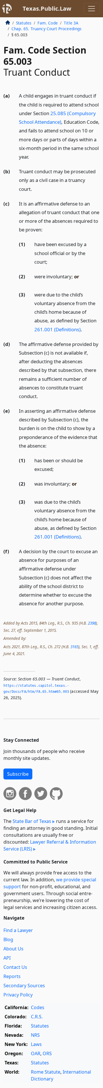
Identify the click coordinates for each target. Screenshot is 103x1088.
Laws (36, 1044)
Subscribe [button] (18, 774)
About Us (13, 949)
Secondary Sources (24, 985)
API (7, 958)
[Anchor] (32, 156)
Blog (8, 939)
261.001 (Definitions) (57, 329)
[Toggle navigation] (92, 8)
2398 (92, 623)
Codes (37, 1007)
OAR (35, 1053)
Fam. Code (47, 23)
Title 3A (71, 23)
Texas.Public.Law (47, 8)
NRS (35, 1035)
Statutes (23, 23)
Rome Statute (45, 1072)
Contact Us (15, 967)
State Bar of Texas (32, 821)
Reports (12, 976)
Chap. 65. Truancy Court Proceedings (46, 28)
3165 (74, 646)
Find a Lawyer (18, 930)
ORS (47, 1053)
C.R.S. (37, 1016)
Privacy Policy (18, 995)
